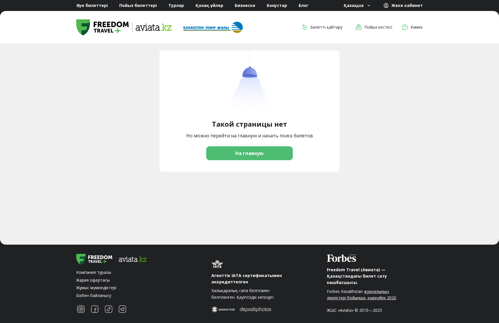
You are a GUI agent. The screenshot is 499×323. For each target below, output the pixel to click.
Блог (303, 5)
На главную (249, 153)
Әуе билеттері (92, 5)
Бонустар (277, 5)
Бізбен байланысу (93, 295)
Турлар (176, 5)
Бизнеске (245, 5)
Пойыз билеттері (138, 5)
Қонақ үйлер (209, 5)
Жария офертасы (93, 280)
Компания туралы (93, 272)
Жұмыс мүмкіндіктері (96, 287)
